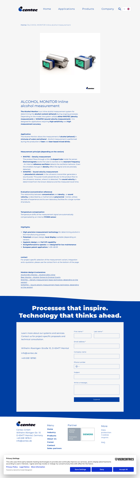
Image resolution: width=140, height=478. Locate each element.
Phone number (79, 362)
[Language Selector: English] (126, 9)
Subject (77, 372)
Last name (98, 332)
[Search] (119, 8)
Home (23, 25)
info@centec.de (24, 441)
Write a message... (81, 383)
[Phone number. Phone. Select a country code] (77, 366)
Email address (80, 342)
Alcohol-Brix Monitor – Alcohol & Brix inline (38, 275)
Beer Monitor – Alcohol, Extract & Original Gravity (40, 277)
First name (78, 332)
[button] (66, 8)
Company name (80, 352)
